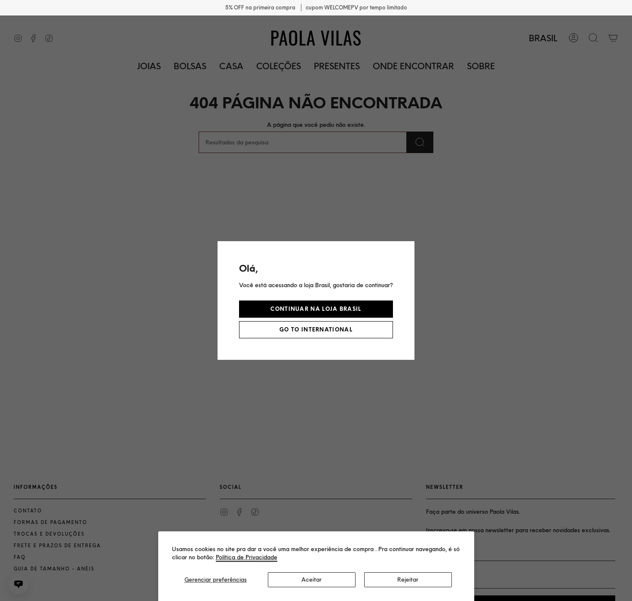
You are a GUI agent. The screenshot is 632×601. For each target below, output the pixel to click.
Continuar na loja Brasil (315, 309)
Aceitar (311, 579)
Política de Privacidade (246, 557)
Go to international (316, 329)
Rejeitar (407, 579)
